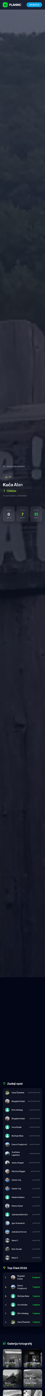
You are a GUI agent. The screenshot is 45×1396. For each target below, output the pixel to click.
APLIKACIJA (34, 5)
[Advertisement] (22, 1000)
